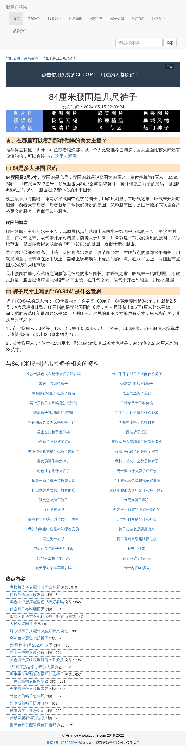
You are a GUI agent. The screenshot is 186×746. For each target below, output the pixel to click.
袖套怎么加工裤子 (53, 499)
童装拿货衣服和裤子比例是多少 (136, 441)
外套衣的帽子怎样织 (27, 695)
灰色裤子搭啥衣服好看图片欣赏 (37, 659)
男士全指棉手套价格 (53, 431)
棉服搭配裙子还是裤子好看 (137, 451)
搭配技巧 (34, 18)
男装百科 (96, 18)
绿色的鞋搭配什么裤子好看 (53, 392)
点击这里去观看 (61, 156)
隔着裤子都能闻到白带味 (53, 412)
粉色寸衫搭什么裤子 (53, 470)
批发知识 (75, 18)
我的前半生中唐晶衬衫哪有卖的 (53, 528)
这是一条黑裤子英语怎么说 (53, 480)
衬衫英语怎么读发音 (27, 594)
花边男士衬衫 (53, 538)
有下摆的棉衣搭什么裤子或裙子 (53, 451)
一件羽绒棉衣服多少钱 (29, 681)
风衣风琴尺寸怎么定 (27, 710)
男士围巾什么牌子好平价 (137, 470)
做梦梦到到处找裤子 (136, 383)
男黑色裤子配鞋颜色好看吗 (33, 725)
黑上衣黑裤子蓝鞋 (136, 392)
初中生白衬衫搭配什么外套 (137, 412)
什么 (85, 291)
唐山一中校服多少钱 (27, 652)
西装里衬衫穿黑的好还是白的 (136, 509)
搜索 (170, 42)
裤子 (146, 183)
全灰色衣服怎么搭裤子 (29, 637)
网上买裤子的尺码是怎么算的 (53, 402)
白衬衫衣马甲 (53, 509)
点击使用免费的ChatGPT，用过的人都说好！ (90, 74)
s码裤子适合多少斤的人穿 (32, 667)
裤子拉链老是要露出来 (137, 528)
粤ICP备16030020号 (62, 742)
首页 (16, 18)
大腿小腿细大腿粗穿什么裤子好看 (136, 489)
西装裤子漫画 (137, 431)
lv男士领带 (136, 548)
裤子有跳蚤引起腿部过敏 (137, 538)
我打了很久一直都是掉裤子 (137, 460)
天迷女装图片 (21, 623)
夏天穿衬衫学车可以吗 (53, 567)
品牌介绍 (20, 30)
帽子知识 (117, 18)
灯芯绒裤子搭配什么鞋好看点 (35, 630)
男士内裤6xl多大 (137, 567)
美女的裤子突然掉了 (53, 460)
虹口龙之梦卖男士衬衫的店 (53, 489)
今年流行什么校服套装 (29, 688)
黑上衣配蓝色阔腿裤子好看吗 (136, 480)
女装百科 (138, 18)
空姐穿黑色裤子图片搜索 (53, 548)
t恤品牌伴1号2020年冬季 (31, 645)
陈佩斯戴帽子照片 (25, 703)
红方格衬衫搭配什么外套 (137, 519)
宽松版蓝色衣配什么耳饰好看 (35, 587)
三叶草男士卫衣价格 (136, 402)
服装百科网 (17, 6)
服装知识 (55, 18)
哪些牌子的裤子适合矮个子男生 (53, 519)
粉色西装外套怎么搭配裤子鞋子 (53, 422)
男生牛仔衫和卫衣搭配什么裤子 (136, 373)
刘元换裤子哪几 (136, 499)
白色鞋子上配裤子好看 (53, 441)
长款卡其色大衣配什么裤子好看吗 (53, 373)
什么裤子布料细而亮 (27, 609)
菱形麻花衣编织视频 (27, 717)
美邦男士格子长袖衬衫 (137, 422)
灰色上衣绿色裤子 (53, 383)
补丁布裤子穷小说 (136, 557)
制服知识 (159, 18)
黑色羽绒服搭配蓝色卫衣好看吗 (37, 601)
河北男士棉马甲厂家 (53, 557)
